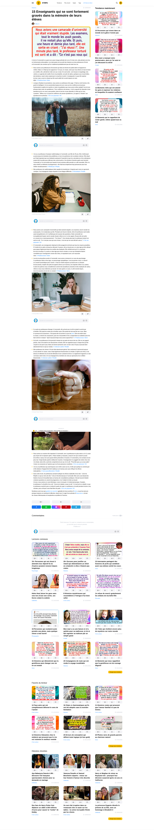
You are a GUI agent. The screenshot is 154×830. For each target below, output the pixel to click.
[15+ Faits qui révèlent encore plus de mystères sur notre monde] (108, 617)
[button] (41, 502)
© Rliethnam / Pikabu (53, 166)
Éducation (97, 598)
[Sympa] (42, 3)
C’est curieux (66, 600)
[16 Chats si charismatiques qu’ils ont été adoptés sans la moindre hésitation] (77, 693)
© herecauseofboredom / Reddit (50, 471)
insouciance (79, 493)
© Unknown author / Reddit (61, 346)
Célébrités (34, 600)
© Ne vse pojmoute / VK (54, 95)
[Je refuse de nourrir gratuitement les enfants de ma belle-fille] (108, 581)
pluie (72, 333)
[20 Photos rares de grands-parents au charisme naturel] (108, 723)
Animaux (65, 712)
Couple (97, 65)
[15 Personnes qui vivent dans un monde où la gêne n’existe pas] (108, 18)
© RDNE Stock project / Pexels (38, 214)
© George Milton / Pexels (37, 313)
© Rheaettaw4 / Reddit (78, 171)
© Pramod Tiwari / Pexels (37, 412)
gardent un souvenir (51, 491)
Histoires (34, 7)
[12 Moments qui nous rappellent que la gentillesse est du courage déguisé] (108, 649)
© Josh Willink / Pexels (37, 138)
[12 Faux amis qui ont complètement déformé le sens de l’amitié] (45, 693)
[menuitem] (59, 3)
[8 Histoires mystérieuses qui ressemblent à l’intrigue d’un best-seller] (77, 581)
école (75, 491)
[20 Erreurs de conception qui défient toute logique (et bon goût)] (77, 723)
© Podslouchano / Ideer (43, 80)
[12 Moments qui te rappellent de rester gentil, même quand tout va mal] (108, 105)
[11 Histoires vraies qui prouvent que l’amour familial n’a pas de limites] (108, 693)
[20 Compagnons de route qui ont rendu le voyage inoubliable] (77, 649)
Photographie (35, 636)
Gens (96, 94)
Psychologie (35, 570)
